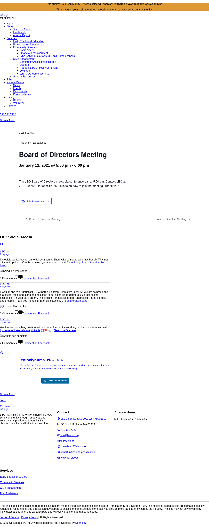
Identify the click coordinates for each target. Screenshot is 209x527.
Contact (11, 106)
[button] (8, 18)
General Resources (24, 76)
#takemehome (21, 330)
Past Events (20, 91)
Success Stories (22, 29)
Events (17, 88)
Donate (17, 100)
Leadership (19, 32)
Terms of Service (9, 517)
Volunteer (25, 70)
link (8, 505)
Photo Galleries (22, 94)
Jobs (9, 79)
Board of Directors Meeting (44, 219)
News (16, 85)
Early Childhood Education (28, 41)
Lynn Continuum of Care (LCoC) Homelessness (47, 56)
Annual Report (21, 35)
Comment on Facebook (36, 278)
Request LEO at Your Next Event (38, 67)
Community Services (25, 47)
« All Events (26, 133)
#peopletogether (76, 262)
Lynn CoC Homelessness (34, 73)
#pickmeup (6, 330)
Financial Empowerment (34, 53)
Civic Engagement (23, 59)
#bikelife (35, 330)
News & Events (15, 82)
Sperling (80, 522)
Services (12, 38)
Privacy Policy (29, 517)
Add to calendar (36, 201)
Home (10, 23)
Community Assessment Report (38, 61)
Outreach (25, 64)
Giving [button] (10, 97)
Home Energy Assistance (27, 44)
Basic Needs (27, 50)
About (10, 26)
